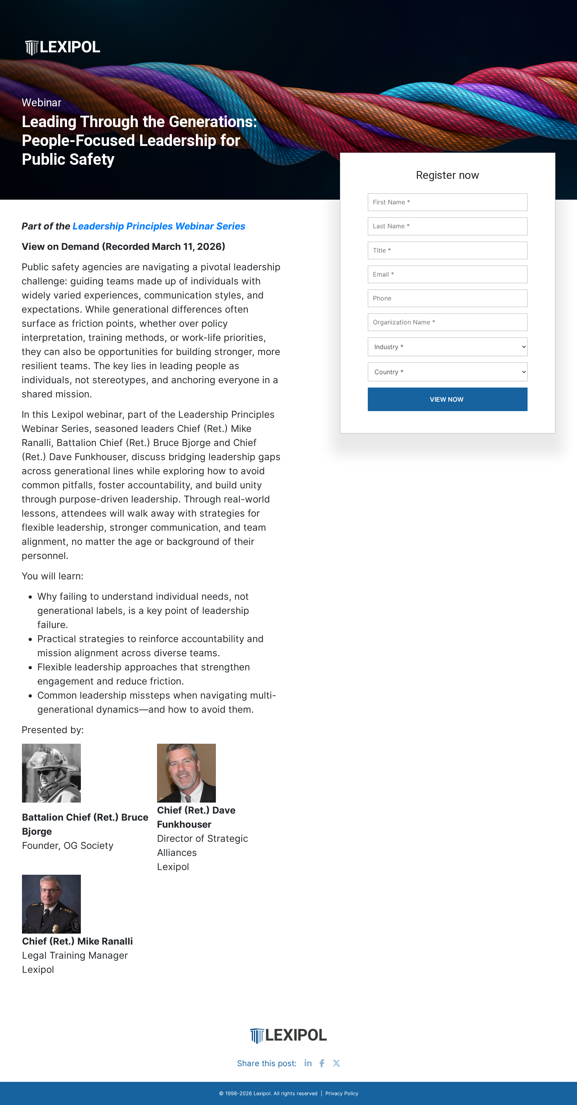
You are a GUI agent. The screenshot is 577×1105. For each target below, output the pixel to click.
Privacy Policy (341, 1093)
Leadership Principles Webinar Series (159, 226)
